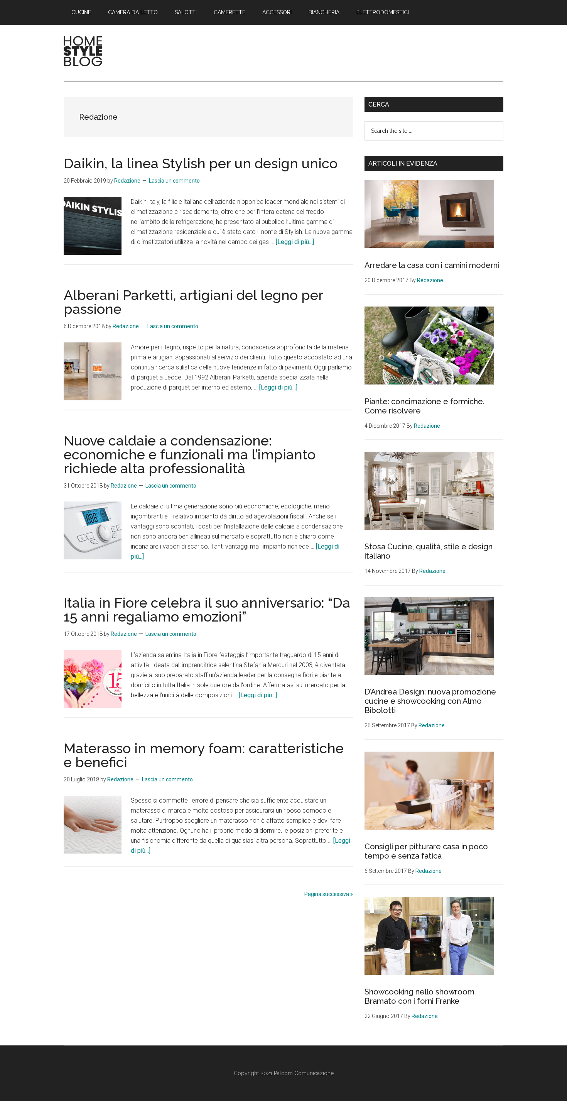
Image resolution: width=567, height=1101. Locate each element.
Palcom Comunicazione (304, 1073)
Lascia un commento (174, 181)
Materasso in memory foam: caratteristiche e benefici (204, 755)
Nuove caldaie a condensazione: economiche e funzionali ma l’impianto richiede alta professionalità (190, 454)
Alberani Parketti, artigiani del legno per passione (193, 302)
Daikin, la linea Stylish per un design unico (201, 163)
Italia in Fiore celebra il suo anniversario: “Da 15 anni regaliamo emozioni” (207, 610)
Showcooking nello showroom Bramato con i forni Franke (419, 996)
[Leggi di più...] (295, 242)
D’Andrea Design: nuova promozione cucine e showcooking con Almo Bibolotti (430, 701)
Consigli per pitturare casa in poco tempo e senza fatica (426, 851)
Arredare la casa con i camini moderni (431, 265)
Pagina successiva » (328, 894)
